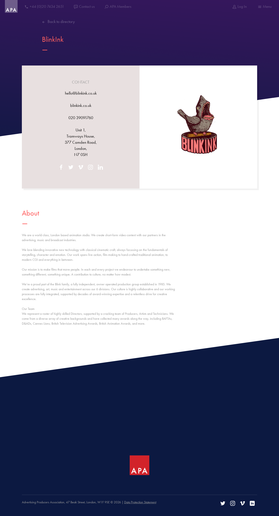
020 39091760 (80, 117)
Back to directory (61, 21)
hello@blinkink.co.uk (81, 93)
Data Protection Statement (140, 502)
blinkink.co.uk (80, 105)
